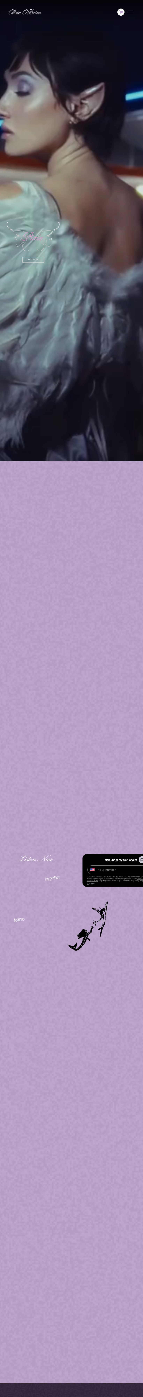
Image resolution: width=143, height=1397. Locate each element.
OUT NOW (33, 259)
